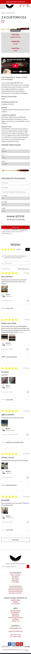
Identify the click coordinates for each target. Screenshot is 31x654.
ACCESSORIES (15, 603)
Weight (3, 201)
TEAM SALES (15, 615)
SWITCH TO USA (23, 4)
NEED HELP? (15, 613)
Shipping (15, 619)
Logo (2, 154)
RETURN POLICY (15, 612)
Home (2, 12)
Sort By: (20, 268)
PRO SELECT (15, 576)
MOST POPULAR (15, 574)
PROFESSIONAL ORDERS (15, 617)
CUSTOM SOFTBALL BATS (15, 589)
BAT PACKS (15, 578)
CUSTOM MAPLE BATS (15, 586)
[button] (15, 229)
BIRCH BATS (15, 580)
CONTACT (15, 625)
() (29, 6)
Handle (3, 148)
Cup (2, 208)
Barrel (3, 161)
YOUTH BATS (15, 581)
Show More (21, 331)
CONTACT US (15, 620)
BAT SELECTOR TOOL (15, 593)
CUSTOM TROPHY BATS (15, 591)
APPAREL (15, 601)
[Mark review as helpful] (28, 300)
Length (3, 195)
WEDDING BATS (15, 600)
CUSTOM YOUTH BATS (15, 587)
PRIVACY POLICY (15, 610)
